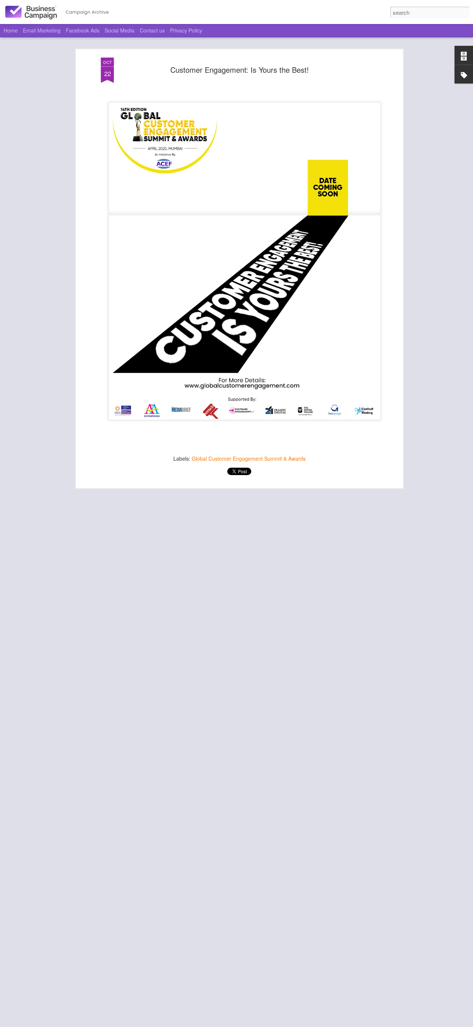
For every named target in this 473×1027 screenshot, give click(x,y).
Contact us (152, 30)
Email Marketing (42, 30)
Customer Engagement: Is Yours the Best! (239, 69)
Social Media (120, 30)
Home (11, 30)
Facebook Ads (82, 30)
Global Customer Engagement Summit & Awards (249, 458)
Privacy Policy (186, 30)
